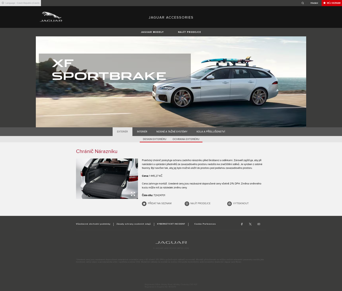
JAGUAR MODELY (152, 32)
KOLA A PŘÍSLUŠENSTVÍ (211, 131)
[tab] (122, 131)
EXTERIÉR (122, 131)
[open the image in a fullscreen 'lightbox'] (107, 179)
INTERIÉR (142, 131)
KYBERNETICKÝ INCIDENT (171, 224)
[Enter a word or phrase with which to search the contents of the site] (311, 3)
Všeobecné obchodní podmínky (93, 224)
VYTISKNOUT (241, 203)
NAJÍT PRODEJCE (189, 32)
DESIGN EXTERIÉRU (154, 139)
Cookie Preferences (205, 224)
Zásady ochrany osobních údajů (134, 224)
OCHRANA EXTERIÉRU (186, 139)
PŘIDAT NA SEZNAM (160, 203)
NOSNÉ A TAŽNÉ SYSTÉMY (171, 131)
